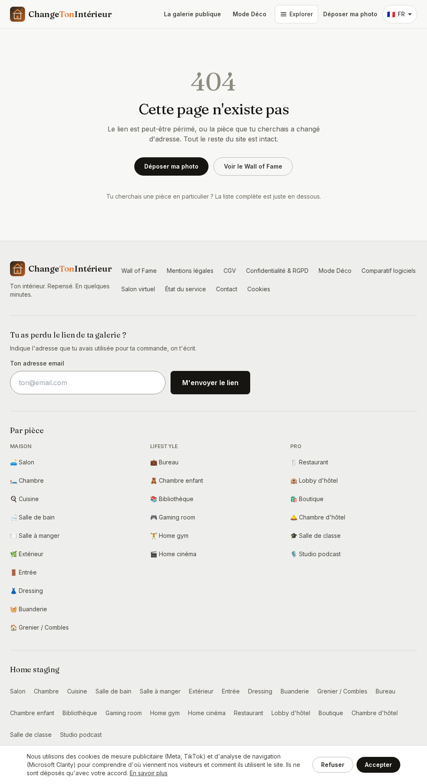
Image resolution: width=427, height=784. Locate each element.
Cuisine (24, 498)
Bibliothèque (171, 498)
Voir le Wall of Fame (253, 166)
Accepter (378, 764)
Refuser (332, 764)
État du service (185, 288)
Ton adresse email (37, 363)
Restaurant (309, 462)
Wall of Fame (139, 270)
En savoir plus (149, 772)
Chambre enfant (176, 480)
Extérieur (26, 553)
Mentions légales (190, 270)
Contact (226, 288)
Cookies (258, 288)
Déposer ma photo (350, 14)
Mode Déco (249, 14)
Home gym (169, 535)
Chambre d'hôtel (317, 517)
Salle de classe (315, 535)
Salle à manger (35, 535)
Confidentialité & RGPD (277, 270)
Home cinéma (173, 553)
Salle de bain (32, 517)
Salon (22, 462)
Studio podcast (315, 553)
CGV (230, 270)
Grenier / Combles (39, 627)
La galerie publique (192, 14)
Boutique (307, 498)
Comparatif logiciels (389, 270)
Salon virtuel (138, 288)
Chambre (27, 480)
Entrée (23, 572)
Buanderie (28, 609)
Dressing (26, 590)
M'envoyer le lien (210, 382)
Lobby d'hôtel (314, 480)
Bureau (164, 462)
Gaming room (172, 517)
